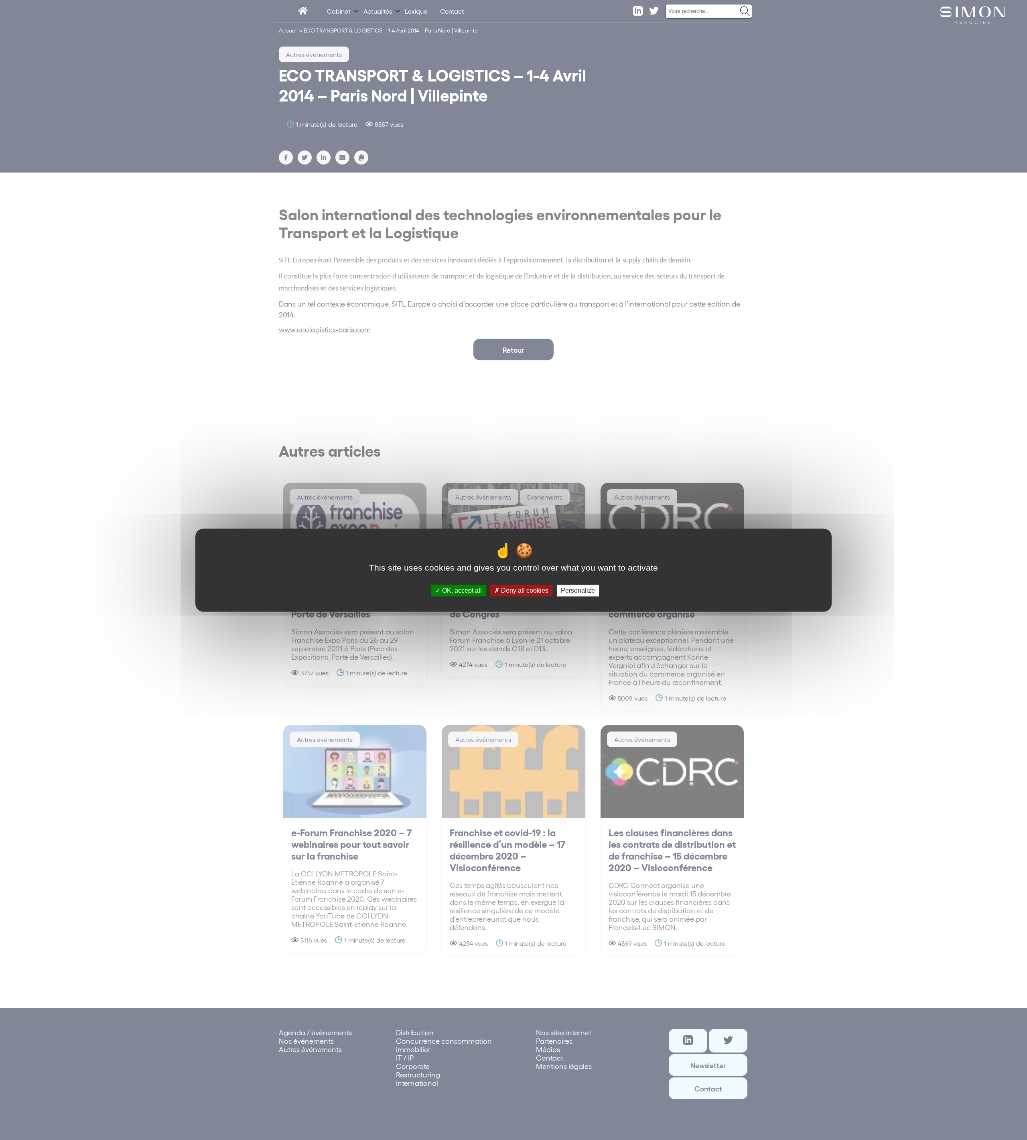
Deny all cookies (523, 590)
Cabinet (339, 11)
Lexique (416, 11)
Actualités (377, 11)
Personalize (578, 590)
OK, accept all (461, 590)
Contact (452, 11)
